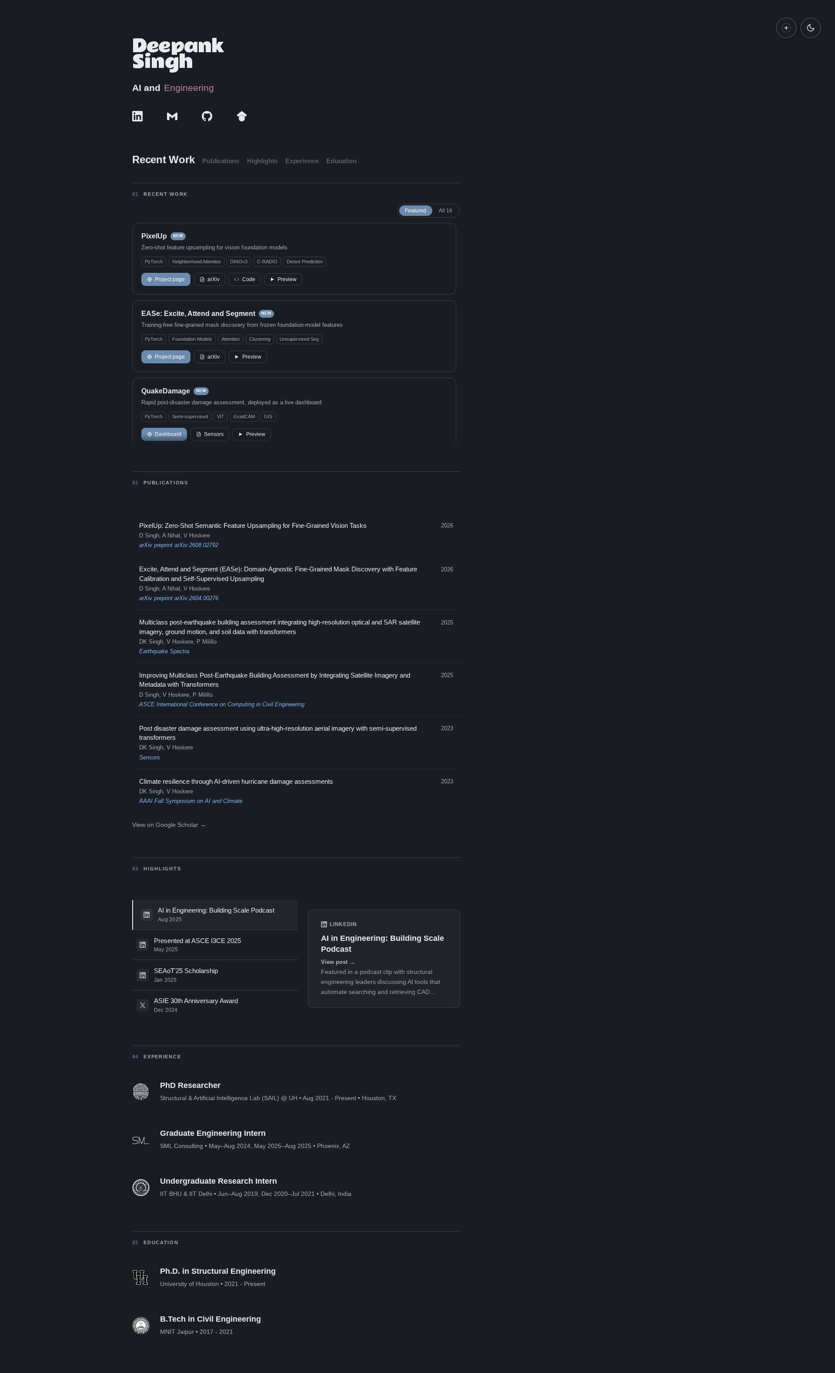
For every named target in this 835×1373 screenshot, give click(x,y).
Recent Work (163, 159)
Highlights (262, 161)
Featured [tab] (415, 211)
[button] (294, 259)
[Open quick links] (786, 27)
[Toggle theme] (810, 27)
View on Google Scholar (169, 825)
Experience (302, 161)
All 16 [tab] (445, 211)
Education (341, 161)
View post (338, 962)
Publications (220, 161)
